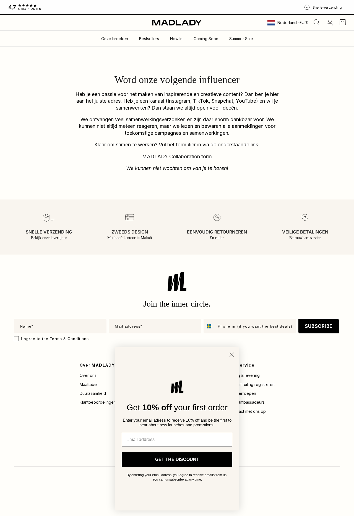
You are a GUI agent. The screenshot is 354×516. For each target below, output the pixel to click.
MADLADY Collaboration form (177, 156)
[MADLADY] (177, 22)
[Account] (329, 22)
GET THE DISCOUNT (177, 459)
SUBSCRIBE (318, 326)
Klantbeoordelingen (98, 402)
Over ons (88, 375)
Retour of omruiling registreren (247, 384)
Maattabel (89, 384)
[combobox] (209, 326)
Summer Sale (241, 38)
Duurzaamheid (93, 393)
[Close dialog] (231, 355)
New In (176, 38)
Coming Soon (206, 38)
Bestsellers (149, 38)
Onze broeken (114, 38)
